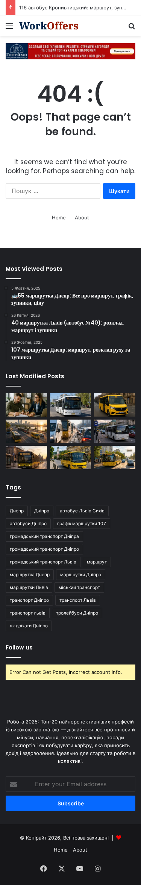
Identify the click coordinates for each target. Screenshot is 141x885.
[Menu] (9, 28)
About (82, 217)
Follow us (19, 647)
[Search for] (131, 28)
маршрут (97, 562)
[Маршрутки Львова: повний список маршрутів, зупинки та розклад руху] (70, 457)
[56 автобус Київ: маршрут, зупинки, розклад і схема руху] (114, 457)
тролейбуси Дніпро (77, 613)
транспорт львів (27, 613)
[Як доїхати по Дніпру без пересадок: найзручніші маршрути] (70, 431)
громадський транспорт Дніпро (44, 549)
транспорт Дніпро (29, 600)
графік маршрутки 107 (81, 523)
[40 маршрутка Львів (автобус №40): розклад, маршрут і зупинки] (26, 457)
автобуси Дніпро (28, 523)
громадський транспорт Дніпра (44, 536)
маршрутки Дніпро (80, 574)
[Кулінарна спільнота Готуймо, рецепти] (70, 51)
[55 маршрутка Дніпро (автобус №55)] (70, 405)
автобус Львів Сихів (82, 510)
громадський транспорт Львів (43, 562)
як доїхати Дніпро (29, 625)
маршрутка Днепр (30, 574)
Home (59, 217)
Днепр (17, 510)
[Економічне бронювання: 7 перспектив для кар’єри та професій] (26, 405)
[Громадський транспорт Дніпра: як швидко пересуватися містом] (26, 431)
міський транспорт (79, 587)
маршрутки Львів (29, 587)
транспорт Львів (77, 600)
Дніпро (41, 510)
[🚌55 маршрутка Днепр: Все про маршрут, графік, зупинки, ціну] (114, 405)
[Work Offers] (49, 25)
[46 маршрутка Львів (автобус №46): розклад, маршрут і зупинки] (114, 431)
